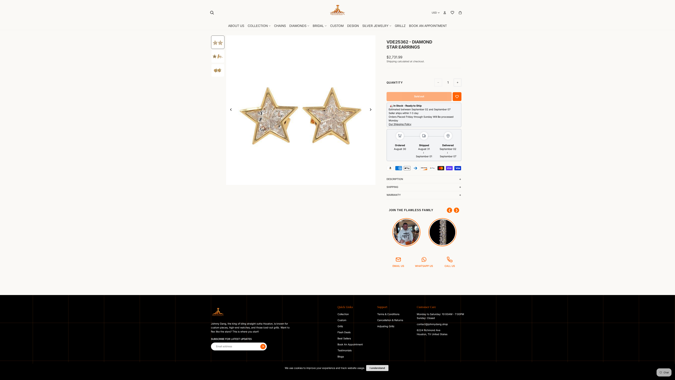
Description (395, 179)
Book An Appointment (350, 344)
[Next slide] (371, 110)
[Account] (445, 13)
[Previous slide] (230, 110)
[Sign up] (263, 346)
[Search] (212, 13)
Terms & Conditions (388, 314)
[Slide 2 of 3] (217, 56)
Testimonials (345, 350)
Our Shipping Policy (400, 124)
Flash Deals (344, 332)
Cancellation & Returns (390, 320)
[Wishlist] (452, 13)
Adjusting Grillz (386, 326)
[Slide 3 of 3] (217, 70)
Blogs (341, 356)
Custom (342, 320)
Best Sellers (344, 338)
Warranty (394, 194)
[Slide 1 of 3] (217, 42)
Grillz (340, 326)
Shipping (392, 186)
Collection (343, 314)
